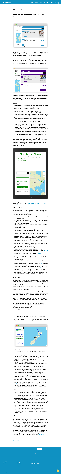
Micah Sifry (39, 267)
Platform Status (19, 464)
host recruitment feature (19, 244)
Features (31, 2)
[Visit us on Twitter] (6, 472)
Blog (41, 2)
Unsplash (36, 93)
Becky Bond (18, 252)
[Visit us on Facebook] (4, 472)
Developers (19, 463)
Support (36, 2)
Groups (4, 464)
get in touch (41, 434)
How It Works (46, 2)
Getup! (41, 263)
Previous (14, 440)
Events (4, 463)
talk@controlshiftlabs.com (35, 463)
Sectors (4, 466)
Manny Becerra (32, 93)
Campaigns (4, 462)
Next (18, 440)
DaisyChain (16, 383)
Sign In (52, 2)
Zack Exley (46, 250)
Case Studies (5, 461)
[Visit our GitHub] (9, 472)
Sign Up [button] (56, 2)
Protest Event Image (26, 93)
